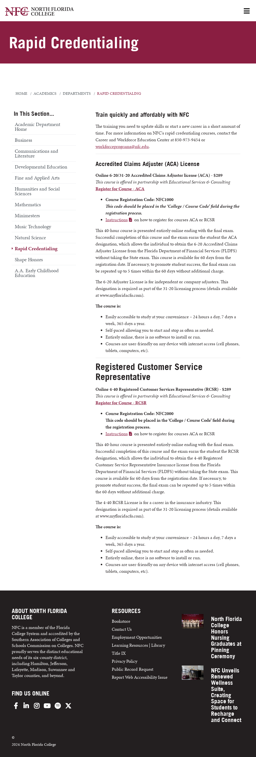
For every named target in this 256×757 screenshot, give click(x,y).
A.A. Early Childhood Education (37, 273)
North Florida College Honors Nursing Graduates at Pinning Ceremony (226, 637)
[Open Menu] (247, 11)
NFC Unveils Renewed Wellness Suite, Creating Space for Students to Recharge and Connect (226, 695)
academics (45, 93)
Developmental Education (41, 166)
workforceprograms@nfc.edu (122, 146)
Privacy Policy (124, 661)
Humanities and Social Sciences (37, 191)
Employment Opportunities (137, 637)
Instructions (117, 219)
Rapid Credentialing (36, 248)
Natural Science (30, 237)
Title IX (119, 653)
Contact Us (122, 629)
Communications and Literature (36, 153)
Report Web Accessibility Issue (140, 677)
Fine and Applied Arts (37, 177)
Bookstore (121, 621)
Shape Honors (29, 259)
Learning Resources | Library (138, 645)
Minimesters (27, 215)
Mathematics (28, 204)
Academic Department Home (37, 126)
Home (21, 93)
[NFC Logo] (39, 12)
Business (23, 140)
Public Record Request (132, 669)
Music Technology (33, 226)
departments (77, 93)
